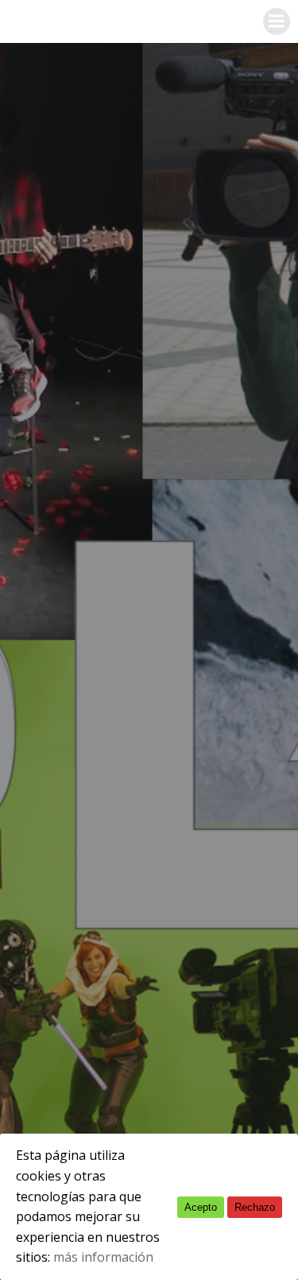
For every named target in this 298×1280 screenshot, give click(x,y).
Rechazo (254, 1207)
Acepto (200, 1207)
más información (103, 1257)
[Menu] (276, 21)
